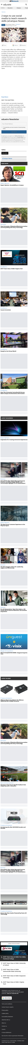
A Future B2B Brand (6, 1032)
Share (5, 45)
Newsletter (24, 45)
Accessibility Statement (7, 1016)
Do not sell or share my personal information (12, 1035)
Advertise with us (6, 1019)
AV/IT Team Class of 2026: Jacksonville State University (12, 970)
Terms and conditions (7, 1004)
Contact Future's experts (7, 1007)
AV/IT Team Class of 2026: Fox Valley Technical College (14, 958)
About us (4, 1023)
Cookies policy (5, 1013)
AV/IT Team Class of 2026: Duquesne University (14, 976)
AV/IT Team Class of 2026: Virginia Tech (13, 983)
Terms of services (18, 136)
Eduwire (18, 24)
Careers (3, 1029)
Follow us (16, 45)
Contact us (4, 1026)
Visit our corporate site (12, 993)
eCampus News (11, 24)
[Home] (14, 1)
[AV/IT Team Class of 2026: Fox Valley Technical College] (14, 953)
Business (3, 12)
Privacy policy (5, 1010)
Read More (4, 97)
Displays (19, 8)
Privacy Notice (20, 137)
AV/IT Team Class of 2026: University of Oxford (14, 964)
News (3, 25)
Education (10, 8)
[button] (2, 4)
